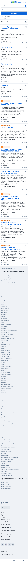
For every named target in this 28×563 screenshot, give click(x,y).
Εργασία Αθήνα (4, 482)
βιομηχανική (4, 314)
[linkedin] (12, 544)
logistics (3, 302)
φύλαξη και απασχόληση (7, 445)
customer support (5, 356)
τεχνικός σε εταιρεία (6, 451)
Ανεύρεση (14, 13)
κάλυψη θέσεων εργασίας (7, 459)
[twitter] (9, 544)
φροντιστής (4, 312)
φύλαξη (3, 400)
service (2, 410)
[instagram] (6, 544)
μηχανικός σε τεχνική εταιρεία (8, 443)
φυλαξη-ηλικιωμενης (6, 324)
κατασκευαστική (5, 332)
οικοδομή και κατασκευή (6, 366)
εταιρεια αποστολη (5, 418)
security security (5, 404)
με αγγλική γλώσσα (5, 372)
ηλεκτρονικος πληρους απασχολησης (10, 469)
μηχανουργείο (4, 340)
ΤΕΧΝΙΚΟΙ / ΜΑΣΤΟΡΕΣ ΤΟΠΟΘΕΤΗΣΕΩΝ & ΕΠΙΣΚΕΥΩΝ (11, 223)
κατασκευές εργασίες (6, 388)
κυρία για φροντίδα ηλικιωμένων (8, 278)
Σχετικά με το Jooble (6, 515)
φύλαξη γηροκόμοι (5, 350)
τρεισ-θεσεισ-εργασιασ (6, 284)
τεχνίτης (3, 348)
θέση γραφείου (4, 310)
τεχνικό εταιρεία (5, 465)
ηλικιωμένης (4, 306)
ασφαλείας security (5, 354)
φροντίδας (3, 416)
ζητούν (3, 296)
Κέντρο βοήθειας (5, 522)
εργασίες (3, 286)
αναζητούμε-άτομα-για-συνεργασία (9, 457)
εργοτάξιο (3, 402)
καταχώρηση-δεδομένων (7, 334)
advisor (2, 433)
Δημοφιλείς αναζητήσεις (7, 268)
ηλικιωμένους (4, 382)
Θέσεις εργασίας (5, 519)
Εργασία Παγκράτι (5, 484)
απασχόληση (4, 318)
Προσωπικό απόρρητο (7, 554)
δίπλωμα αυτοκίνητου (6, 441)
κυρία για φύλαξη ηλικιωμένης (8, 282)
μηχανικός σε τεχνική (6, 473)
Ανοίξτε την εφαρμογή (23, 2)
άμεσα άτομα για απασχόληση (8, 412)
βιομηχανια (3, 346)
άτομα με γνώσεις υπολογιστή (8, 439)
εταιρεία (3, 362)
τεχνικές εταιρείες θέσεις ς (7, 338)
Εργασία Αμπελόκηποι (6, 486)
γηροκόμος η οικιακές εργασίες (8, 396)
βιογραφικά (3, 380)
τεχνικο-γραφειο (5, 360)
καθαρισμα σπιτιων (5, 298)
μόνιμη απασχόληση (6, 276)
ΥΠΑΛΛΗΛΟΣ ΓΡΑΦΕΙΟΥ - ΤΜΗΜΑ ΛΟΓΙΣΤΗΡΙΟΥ (11, 104)
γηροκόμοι (3, 300)
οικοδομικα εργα (5, 336)
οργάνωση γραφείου (5, 437)
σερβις (2, 364)
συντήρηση (3, 453)
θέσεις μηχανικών (5, 368)
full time (3, 463)
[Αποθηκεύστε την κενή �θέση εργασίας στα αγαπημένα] (26, 245)
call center (3, 376)
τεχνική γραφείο (5, 455)
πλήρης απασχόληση (6, 273)
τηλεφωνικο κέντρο (5, 344)
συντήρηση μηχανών (6, 294)
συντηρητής (4, 326)
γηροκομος (3, 328)
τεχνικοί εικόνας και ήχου (7, 386)
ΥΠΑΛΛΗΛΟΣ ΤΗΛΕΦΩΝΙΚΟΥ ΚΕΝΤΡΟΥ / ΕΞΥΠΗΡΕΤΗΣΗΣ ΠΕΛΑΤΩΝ (10, 198)
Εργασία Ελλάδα (5, 524)
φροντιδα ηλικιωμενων (6, 358)
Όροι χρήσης (4, 551)
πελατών (3, 390)
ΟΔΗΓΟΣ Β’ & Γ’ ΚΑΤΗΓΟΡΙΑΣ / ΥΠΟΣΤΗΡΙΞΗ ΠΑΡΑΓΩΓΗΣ (10, 172)
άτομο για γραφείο (5, 408)
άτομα (2, 292)
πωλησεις (3, 392)
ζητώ (2, 322)
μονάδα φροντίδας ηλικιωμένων (8, 447)
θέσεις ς (3, 290)
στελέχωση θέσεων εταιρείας (8, 394)
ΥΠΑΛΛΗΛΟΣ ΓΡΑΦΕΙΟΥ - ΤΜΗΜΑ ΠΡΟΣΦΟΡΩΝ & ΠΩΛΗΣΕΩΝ (11, 150)
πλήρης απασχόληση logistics (8, 423)
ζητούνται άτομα (5, 308)
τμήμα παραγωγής (5, 384)
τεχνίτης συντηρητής (6, 352)
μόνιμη (2, 304)
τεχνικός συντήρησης (6, 421)
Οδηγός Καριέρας (5, 539)
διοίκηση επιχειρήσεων (6, 414)
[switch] (26, 22)
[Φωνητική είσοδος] (25, 5)
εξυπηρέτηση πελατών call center (9, 330)
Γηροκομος (4, 85)
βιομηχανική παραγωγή (6, 461)
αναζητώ (3, 342)
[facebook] (2, 544)
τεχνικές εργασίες (5, 398)
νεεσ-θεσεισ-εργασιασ (6, 288)
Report (25, 42)
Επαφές (3, 517)
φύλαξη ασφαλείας (5, 406)
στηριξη (3, 435)
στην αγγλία (4, 471)
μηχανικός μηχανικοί (6, 374)
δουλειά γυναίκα (5, 320)
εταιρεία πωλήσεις (5, 467)
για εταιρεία (4, 431)
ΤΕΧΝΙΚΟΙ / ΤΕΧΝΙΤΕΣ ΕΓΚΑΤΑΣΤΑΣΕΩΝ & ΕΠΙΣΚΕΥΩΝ (11, 248)
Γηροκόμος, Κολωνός (7, 47)
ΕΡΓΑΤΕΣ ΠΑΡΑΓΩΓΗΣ (8, 128)
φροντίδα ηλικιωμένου (6, 280)
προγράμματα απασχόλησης (8, 425)
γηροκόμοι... (3, 378)
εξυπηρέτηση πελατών (6, 429)
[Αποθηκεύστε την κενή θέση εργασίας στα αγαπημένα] (26, 26)
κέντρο (2, 370)
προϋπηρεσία (4, 427)
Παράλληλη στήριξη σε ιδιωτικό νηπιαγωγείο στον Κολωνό (11, 27)
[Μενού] (2, 2)
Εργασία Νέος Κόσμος (6, 488)
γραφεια (3, 316)
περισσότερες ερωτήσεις (7, 475)
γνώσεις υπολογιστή (6, 449)
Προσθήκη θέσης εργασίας (8, 530)
